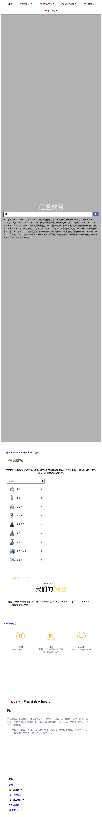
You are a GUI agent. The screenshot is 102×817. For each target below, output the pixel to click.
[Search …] (23, 481)
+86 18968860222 (20, 649)
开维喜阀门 (11, 623)
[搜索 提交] (96, 214)
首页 (8, 453)
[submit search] (42, 481)
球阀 (25, 453)
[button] (26, 3)
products (16, 452)
